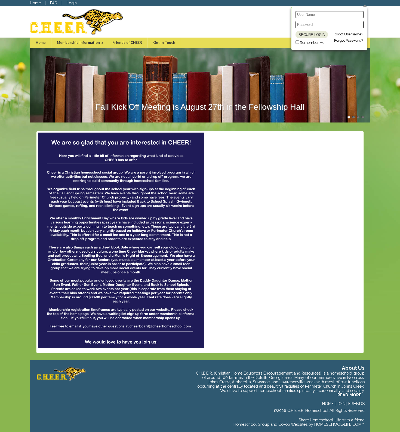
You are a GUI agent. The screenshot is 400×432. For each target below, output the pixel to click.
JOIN (341, 403)
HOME (328, 403)
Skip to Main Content (346, 415)
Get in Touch (164, 42)
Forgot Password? (348, 40)
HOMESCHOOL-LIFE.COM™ (339, 424)
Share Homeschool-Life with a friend (332, 420)
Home (41, 42)
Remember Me (312, 42)
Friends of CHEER (127, 42)
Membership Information (80, 42)
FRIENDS (356, 403)
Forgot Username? (348, 34)
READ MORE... (351, 395)
